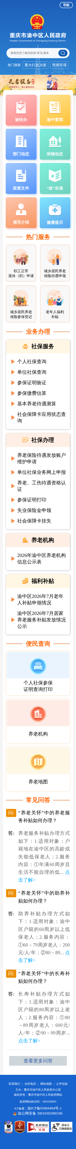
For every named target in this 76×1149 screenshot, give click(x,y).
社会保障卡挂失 (34, 521)
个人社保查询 (31, 361)
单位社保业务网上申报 (41, 472)
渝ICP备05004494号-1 (44, 1108)
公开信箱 (61, 1083)
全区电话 (30, 1083)
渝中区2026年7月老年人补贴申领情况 (40, 599)
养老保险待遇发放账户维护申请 (41, 458)
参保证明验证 (31, 382)
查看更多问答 (38, 1060)
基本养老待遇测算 (36, 403)
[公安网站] (8, 1127)
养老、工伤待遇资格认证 (41, 486)
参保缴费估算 (31, 393)
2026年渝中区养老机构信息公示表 (41, 558)
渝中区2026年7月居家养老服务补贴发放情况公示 (41, 620)
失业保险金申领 (34, 510)
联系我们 (14, 1083)
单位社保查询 (31, 372)
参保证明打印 (31, 499)
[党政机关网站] (20, 1127)
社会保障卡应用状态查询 (41, 417)
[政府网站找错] (38, 1127)
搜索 (62, 53)
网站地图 (46, 1083)
